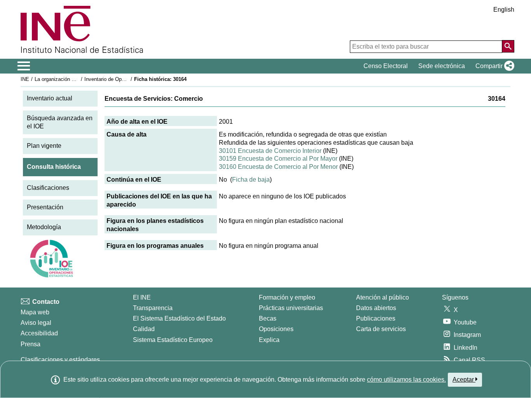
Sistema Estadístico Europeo (173, 340)
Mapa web (35, 312)
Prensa (30, 344)
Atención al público (382, 297)
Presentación (45, 207)
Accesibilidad (39, 333)
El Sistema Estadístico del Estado (179, 318)
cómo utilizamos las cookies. (406, 379)
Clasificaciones (48, 187)
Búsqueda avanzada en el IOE (60, 122)
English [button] (503, 9)
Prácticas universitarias (291, 308)
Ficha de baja (251, 179)
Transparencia (153, 308)
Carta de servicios (381, 329)
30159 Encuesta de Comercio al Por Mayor (278, 158)
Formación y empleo (287, 297)
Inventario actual (49, 98)
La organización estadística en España (78, 79)
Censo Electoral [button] (385, 66)
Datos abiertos (376, 308)
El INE (142, 297)
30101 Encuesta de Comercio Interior (270, 150)
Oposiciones (276, 329)
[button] (493, 66)
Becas (267, 318)
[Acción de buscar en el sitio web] (508, 46)
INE (25, 79)
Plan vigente (44, 145)
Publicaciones (375, 318)
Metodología (44, 227)
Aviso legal (36, 322)
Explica (269, 340)
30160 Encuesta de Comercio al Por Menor (278, 166)
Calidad (144, 329)
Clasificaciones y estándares (60, 359)
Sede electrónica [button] (441, 66)
